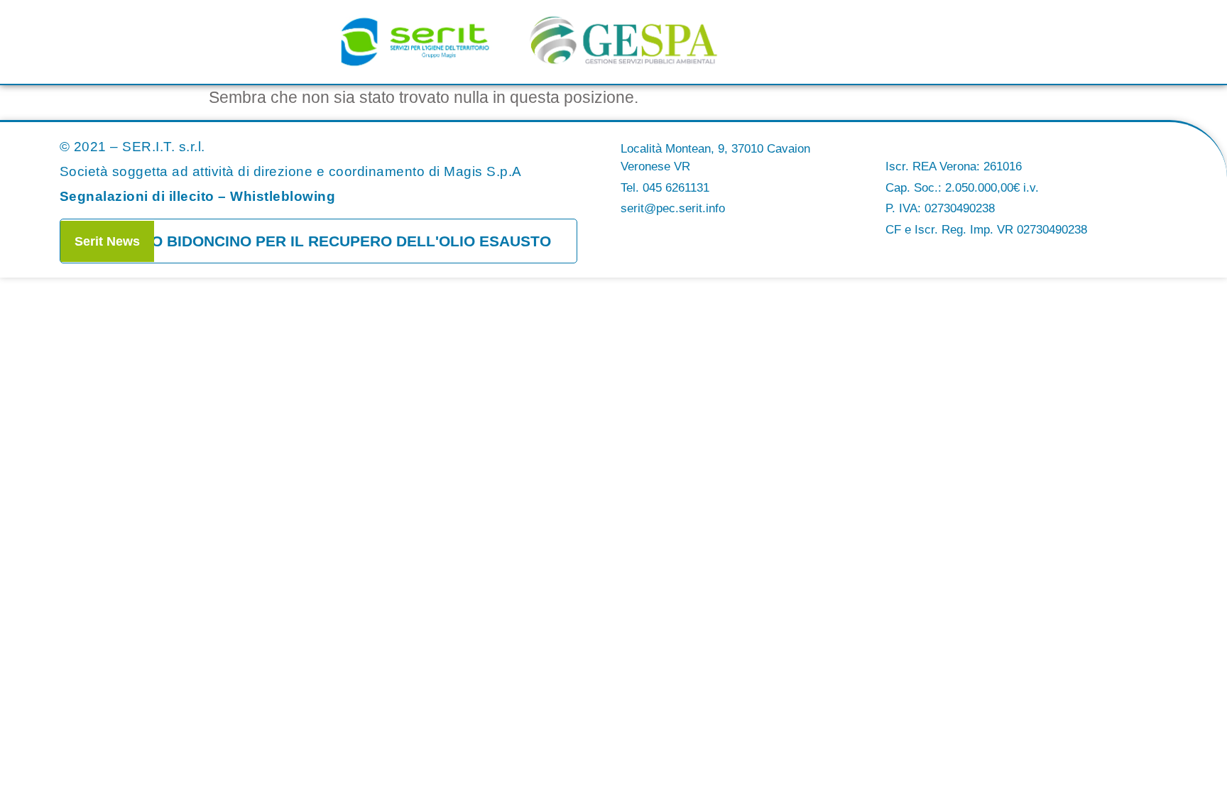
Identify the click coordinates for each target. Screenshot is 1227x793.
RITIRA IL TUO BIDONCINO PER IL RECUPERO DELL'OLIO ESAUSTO (305, 241)
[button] (960, 45)
